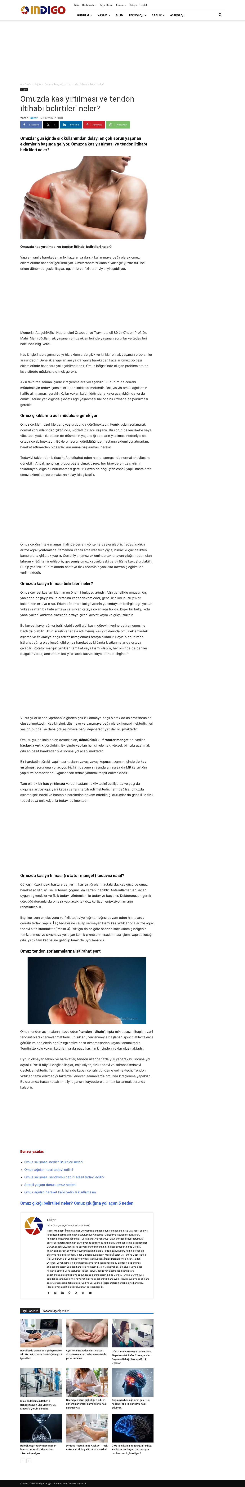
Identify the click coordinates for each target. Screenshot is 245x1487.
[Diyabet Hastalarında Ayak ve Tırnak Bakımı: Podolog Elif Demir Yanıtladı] (87, 1428)
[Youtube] (91, 1293)
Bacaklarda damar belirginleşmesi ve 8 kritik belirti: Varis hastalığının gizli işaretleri (41, 1354)
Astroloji (177, 15)
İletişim (133, 4)
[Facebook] (50, 1293)
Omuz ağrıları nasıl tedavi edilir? (48, 1170)
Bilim (119, 15)
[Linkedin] (64, 1293)
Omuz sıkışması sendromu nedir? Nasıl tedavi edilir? (64, 1177)
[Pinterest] (71, 1293)
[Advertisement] (122, 51)
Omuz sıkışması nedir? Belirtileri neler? (53, 1162)
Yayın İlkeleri (106, 4)
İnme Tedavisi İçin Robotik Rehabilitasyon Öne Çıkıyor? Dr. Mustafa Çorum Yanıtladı (38, 1405)
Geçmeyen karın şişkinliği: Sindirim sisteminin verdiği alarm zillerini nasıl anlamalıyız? (86, 1404)
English (144, 4)
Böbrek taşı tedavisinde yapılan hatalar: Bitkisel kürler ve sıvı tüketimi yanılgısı (38, 1449)
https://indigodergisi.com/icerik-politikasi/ (68, 1225)
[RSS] (77, 1293)
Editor (33, 118)
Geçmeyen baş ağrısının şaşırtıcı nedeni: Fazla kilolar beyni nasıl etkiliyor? (131, 1404)
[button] (220, 15)
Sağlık (157, 15)
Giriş (76, 4)
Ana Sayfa (25, 84)
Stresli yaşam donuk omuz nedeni (50, 1185)
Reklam (119, 4)
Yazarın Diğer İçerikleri (55, 1310)
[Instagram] (57, 1293)
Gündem (83, 15)
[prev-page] (22, 1461)
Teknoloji (136, 15)
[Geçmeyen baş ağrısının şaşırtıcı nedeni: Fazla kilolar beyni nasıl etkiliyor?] (133, 1382)
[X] (84, 1293)
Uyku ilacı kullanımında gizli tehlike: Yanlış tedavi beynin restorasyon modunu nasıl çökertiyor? (132, 1449)
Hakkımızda (88, 4)
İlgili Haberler (30, 1310)
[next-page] (28, 1461)
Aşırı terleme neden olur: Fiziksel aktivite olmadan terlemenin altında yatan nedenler (86, 1354)
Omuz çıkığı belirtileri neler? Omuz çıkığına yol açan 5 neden (76, 1203)
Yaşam (102, 15)
